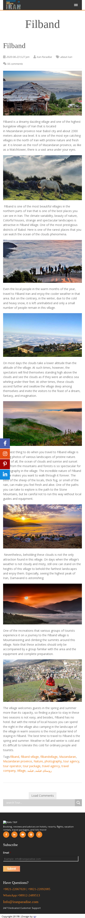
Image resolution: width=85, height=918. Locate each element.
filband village (30, 757)
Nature (38, 761)
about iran (66, 57)
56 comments (15, 64)
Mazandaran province (17, 761)
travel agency (51, 766)
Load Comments (42, 796)
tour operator (12, 766)
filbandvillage (49, 757)
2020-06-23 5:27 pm (17, 57)
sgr (35, 916)
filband (14, 757)
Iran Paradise (44, 57)
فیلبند (30, 771)
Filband (14, 46)
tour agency (71, 761)
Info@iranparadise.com (20, 902)
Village (21, 771)
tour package (31, 766)
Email (7, 852)
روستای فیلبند (43, 771)
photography (53, 761)
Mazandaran (67, 757)
